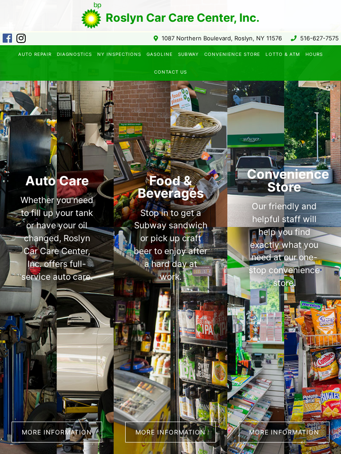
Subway (188, 54)
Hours (314, 54)
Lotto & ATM (283, 54)
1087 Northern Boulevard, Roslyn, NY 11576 (222, 38)
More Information (170, 432)
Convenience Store (232, 54)
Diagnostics (74, 54)
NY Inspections (119, 54)
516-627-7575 (319, 38)
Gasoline (160, 54)
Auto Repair (35, 54)
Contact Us (170, 71)
